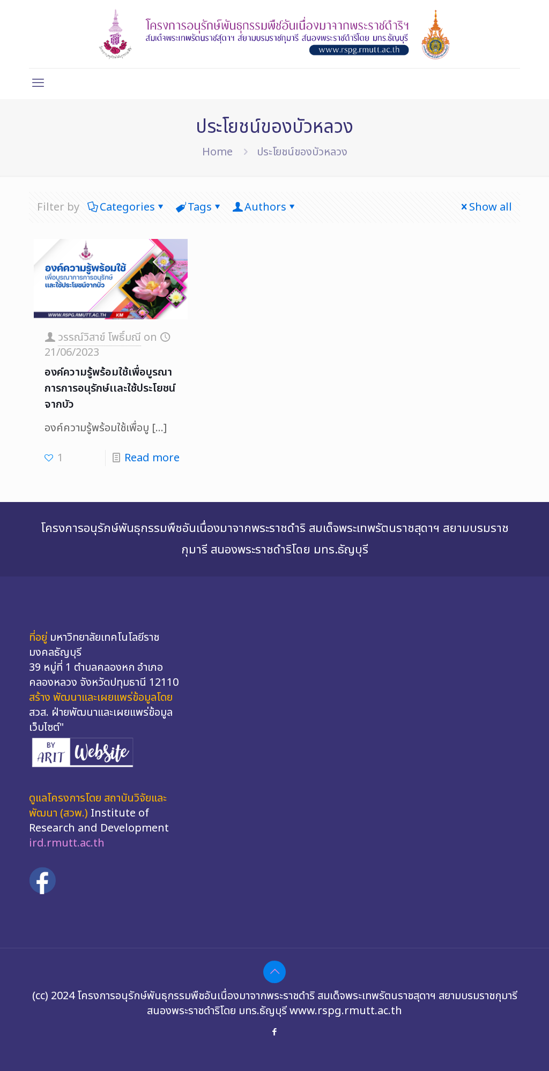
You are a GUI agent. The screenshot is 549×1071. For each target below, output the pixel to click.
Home (217, 152)
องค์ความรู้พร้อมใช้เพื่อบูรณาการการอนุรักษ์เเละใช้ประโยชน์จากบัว (109, 388)
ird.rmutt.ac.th (67, 843)
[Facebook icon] (275, 1032)
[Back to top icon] (274, 972)
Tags (200, 207)
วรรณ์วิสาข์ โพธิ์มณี (99, 337)
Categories (127, 207)
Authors (265, 207)
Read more (152, 458)
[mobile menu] (38, 83)
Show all (490, 207)
